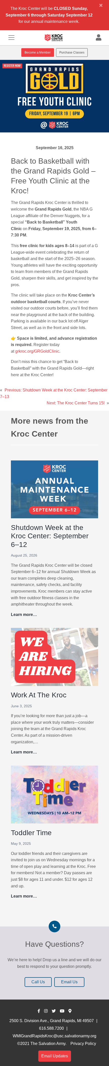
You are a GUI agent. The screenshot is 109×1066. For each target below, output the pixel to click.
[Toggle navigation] (11, 37)
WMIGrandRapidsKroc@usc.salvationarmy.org (54, 1036)
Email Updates (54, 1056)
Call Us (38, 982)
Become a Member (38, 52)
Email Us (69, 982)
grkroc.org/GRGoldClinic (37, 351)
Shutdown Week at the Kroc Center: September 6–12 (49, 536)
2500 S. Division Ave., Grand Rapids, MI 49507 (51, 1021)
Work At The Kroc (38, 695)
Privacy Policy (83, 1043)
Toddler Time (31, 833)
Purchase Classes (71, 52)
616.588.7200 (51, 1028)
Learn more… (24, 615)
